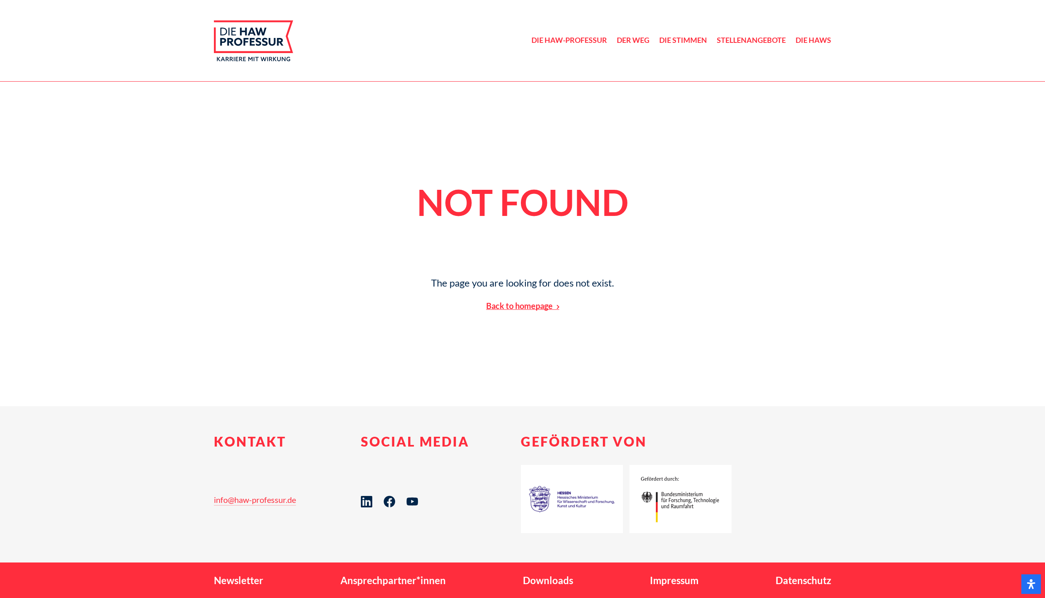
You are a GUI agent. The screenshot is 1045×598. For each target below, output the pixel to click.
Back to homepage (519, 306)
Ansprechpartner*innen (393, 580)
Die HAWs (813, 40)
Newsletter (238, 580)
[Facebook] (389, 514)
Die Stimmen (683, 40)
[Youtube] (412, 514)
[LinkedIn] (366, 514)
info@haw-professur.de (255, 500)
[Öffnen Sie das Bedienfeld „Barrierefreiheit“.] (1031, 584)
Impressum (674, 580)
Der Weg (633, 40)
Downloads (548, 580)
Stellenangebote (751, 40)
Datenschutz (803, 580)
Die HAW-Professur (569, 40)
